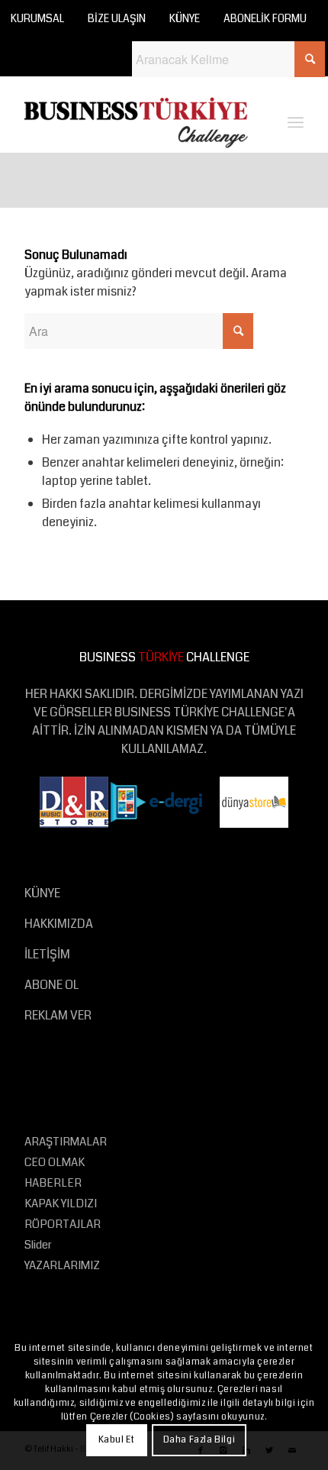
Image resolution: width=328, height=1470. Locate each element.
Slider (38, 1244)
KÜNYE (184, 18)
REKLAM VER (58, 1015)
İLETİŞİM (47, 954)
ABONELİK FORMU (265, 18)
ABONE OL (51, 984)
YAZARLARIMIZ (62, 1265)
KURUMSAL (37, 18)
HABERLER (53, 1182)
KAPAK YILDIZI (60, 1203)
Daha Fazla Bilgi (199, 1439)
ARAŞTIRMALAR (65, 1141)
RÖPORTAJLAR (62, 1224)
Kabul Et (116, 1439)
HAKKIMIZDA (58, 923)
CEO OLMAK (54, 1162)
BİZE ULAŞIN (117, 18)
